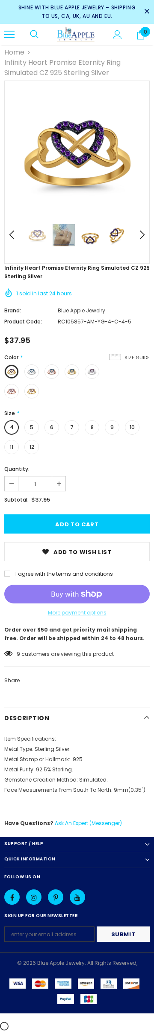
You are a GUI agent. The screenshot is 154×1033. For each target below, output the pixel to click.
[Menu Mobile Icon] (9, 34)
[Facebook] (12, 897)
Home (14, 52)
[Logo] (76, 34)
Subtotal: (16, 499)
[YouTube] (77, 897)
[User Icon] (117, 34)
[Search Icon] (34, 34)
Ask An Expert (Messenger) (88, 823)
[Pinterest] (55, 897)
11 (11, 446)
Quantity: (17, 469)
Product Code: (23, 321)
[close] (146, 12)
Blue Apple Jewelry (81, 310)
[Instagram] (33, 897)
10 (132, 427)
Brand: (12, 310)
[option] (77, 153)
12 (32, 446)
